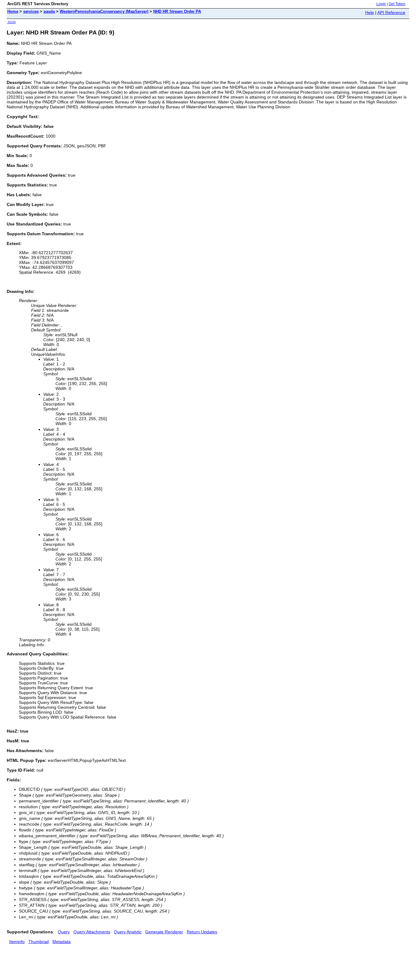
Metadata (61, 941)
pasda (49, 11)
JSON (11, 22)
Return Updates (202, 931)
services (31, 11)
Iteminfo (17, 941)
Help (369, 12)
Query (64, 931)
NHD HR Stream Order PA (177, 11)
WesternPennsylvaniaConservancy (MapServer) (104, 11)
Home (12, 11)
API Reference (391, 12)
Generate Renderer (164, 931)
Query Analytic (128, 931)
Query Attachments (91, 931)
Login (381, 4)
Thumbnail (38, 941)
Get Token (397, 4)
